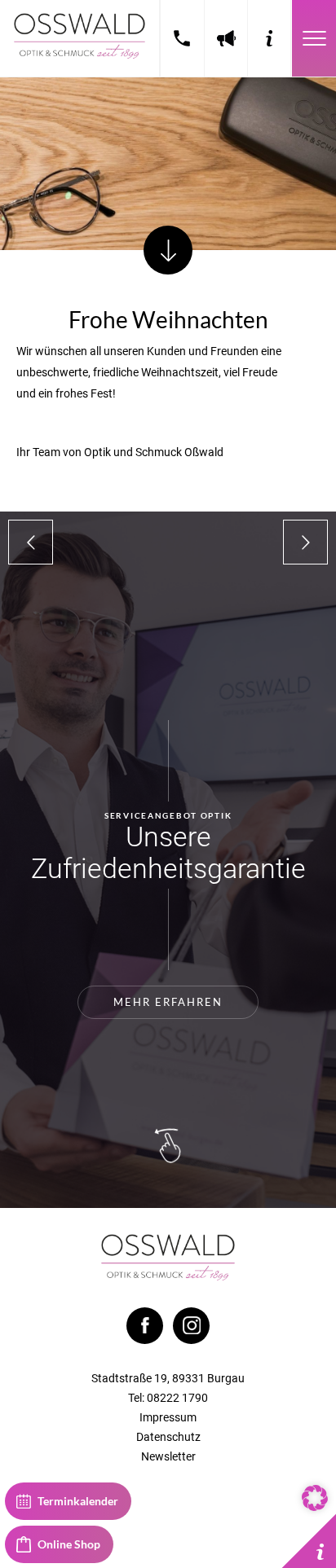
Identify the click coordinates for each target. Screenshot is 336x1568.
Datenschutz (168, 1436)
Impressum (168, 1417)
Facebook (144, 1325)
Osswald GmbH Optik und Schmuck (79, 38)
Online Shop (69, 1544)
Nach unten (168, 250)
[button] (315, 1498)
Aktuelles (226, 38)
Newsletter (168, 1456)
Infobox (308, 1540)
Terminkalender (78, 1501)
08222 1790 (182, 38)
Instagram (191, 1325)
